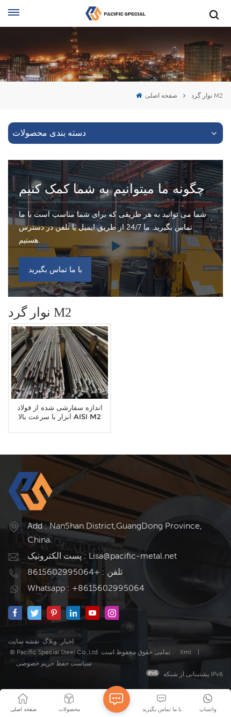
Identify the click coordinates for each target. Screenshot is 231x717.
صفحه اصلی (160, 95)
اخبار (67, 641)
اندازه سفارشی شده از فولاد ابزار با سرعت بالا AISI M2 (60, 412)
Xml (185, 652)
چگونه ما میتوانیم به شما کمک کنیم (112, 188)
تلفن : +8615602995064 (74, 572)
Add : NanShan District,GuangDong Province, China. (114, 533)
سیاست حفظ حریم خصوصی (54, 663)
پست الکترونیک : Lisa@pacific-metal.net (102, 556)
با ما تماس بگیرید (55, 269)
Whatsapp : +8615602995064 (86, 588)
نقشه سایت (23, 641)
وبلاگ (49, 641)
